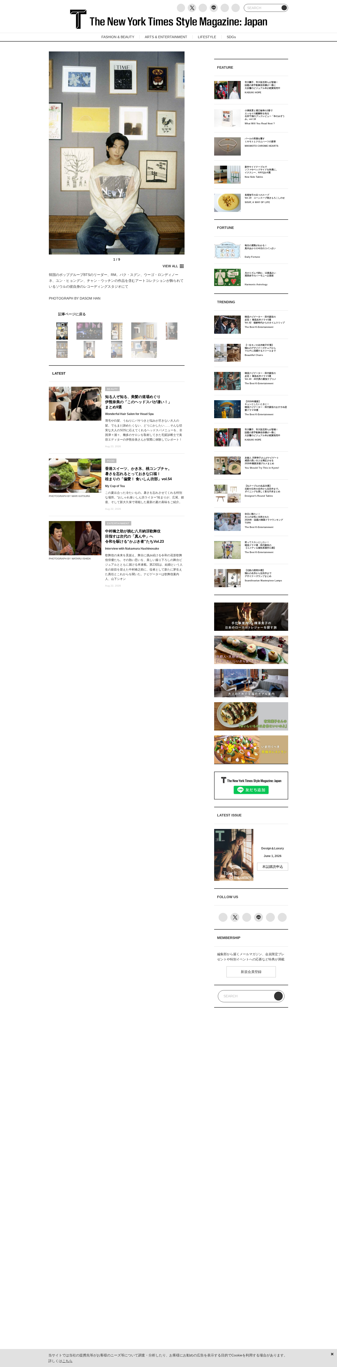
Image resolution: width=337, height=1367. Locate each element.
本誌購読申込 (272, 867)
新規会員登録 (251, 972)
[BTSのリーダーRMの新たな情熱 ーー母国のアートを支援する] (117, 314)
